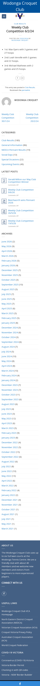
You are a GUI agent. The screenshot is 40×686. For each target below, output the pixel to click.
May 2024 (6, 361)
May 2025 (6, 303)
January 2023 (8, 437)
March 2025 (8, 313)
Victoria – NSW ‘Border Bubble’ (17, 674)
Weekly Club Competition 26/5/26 (21, 211)
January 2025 (8, 322)
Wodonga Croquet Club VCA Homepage (16, 613)
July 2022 (6, 466)
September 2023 (10, 399)
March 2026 (8, 255)
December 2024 (10, 327)
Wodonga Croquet (20, 40)
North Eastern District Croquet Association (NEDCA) (17, 621)
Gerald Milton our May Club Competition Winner (22, 180)
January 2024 (8, 380)
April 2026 (7, 251)
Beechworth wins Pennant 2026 (21, 201)
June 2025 (7, 298)
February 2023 (9, 432)
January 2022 (8, 495)
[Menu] (4, 16)
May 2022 (6, 475)
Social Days (7, 154)
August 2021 (8, 514)
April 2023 (7, 423)
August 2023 (8, 404)
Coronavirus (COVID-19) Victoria (18, 660)
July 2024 (6, 351)
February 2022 (9, 490)
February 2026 (9, 260)
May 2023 (6, 418)
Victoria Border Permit (13, 665)
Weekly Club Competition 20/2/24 (32, 118)
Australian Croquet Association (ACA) (17, 639)
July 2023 (6, 408)
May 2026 (6, 246)
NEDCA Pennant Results (14, 149)
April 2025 (7, 308)
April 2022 (7, 480)
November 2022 (10, 447)
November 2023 (10, 389)
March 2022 (8, 485)
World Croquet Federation (15, 645)
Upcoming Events (10, 164)
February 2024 (9, 375)
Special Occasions (10, 159)
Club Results (20, 24)
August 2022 (8, 461)
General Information (12, 145)
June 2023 (7, 413)
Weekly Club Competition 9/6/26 (21, 190)
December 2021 (10, 499)
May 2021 (6, 523)
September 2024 (10, 341)
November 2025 (10, 275)
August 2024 (8, 346)
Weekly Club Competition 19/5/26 (21, 222)
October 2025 (8, 279)
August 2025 (8, 289)
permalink (26, 90)
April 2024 (7, 365)
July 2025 (6, 294)
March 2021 (8, 528)
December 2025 (10, 270)
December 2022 (10, 442)
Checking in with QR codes (15, 669)
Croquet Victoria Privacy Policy (17, 632)
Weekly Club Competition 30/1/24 (8, 118)
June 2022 (7, 471)
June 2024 (7, 356)
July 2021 (6, 518)
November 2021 (10, 504)
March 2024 (8, 370)
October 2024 (8, 337)
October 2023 (8, 394)
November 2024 (10, 332)
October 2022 (8, 452)
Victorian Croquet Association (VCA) (19, 627)
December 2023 (10, 384)
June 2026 (7, 241)
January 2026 (8, 265)
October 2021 (8, 509)
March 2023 (8, 428)
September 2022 (10, 456)
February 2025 (9, 318)
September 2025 (10, 284)
